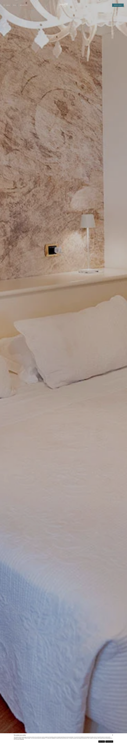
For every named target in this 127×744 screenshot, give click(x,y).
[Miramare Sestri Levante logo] (63, 5)
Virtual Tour (23, 5)
